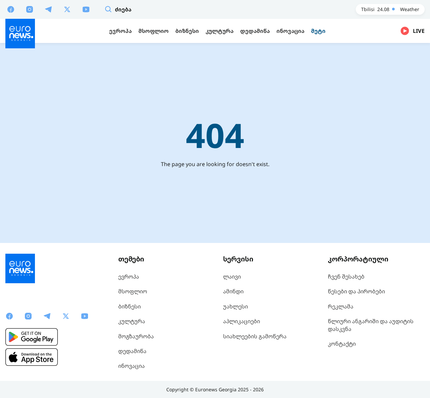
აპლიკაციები (241, 321)
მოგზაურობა (136, 336)
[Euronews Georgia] (20, 33)
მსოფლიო (132, 291)
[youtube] (86, 9)
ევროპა (128, 276)
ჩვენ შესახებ (346, 276)
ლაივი (232, 276)
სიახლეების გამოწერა (255, 336)
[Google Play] (31, 337)
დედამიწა (132, 351)
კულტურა (131, 321)
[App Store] (31, 357)
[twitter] (67, 9)
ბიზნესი (129, 306)
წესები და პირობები (356, 291)
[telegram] (48, 9)
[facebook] (10, 9)
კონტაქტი (342, 343)
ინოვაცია (131, 365)
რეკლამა (340, 306)
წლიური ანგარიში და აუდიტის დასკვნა (371, 324)
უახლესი (235, 306)
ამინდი (233, 291)
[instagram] (29, 9)
